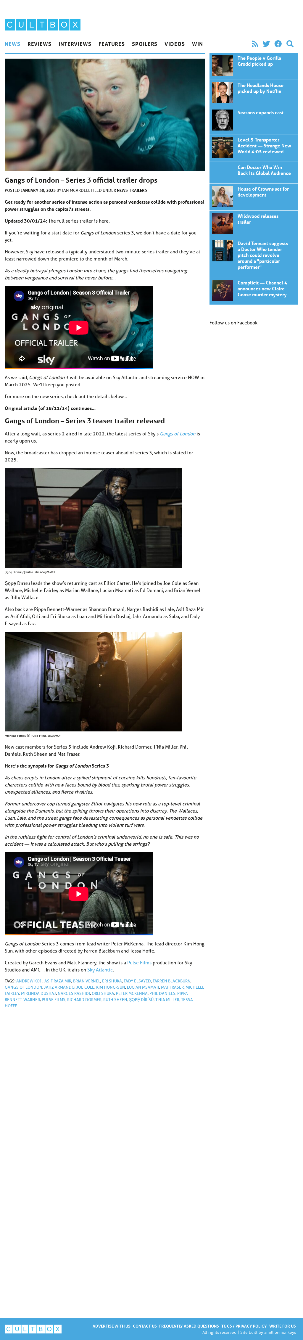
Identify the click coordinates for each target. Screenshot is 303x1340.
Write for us (282, 1326)
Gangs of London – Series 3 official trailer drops (253, 66)
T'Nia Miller (167, 999)
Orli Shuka (103, 993)
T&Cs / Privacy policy (244, 1326)
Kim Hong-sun (110, 987)
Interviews (75, 44)
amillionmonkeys (280, 1332)
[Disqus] (105, 1093)
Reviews (39, 44)
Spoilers (144, 44)
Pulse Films (139, 962)
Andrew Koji (29, 981)
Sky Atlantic (100, 969)
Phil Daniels (162, 993)
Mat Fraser (172, 987)
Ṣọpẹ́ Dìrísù (141, 999)
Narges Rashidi (74, 993)
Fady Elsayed (137, 981)
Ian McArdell (76, 190)
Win (197, 44)
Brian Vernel (86, 981)
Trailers (138, 190)
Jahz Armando (59, 987)
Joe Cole (85, 987)
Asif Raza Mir (57, 981)
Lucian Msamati (143, 987)
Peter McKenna (132, 993)
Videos (175, 44)
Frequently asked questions (189, 1326)
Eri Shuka (112, 981)
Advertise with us (111, 1326)
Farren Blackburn (172, 981)
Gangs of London (23, 987)
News (12, 44)
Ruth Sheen (115, 999)
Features (112, 44)
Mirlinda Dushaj (38, 993)
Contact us (145, 1326)
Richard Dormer (84, 999)
